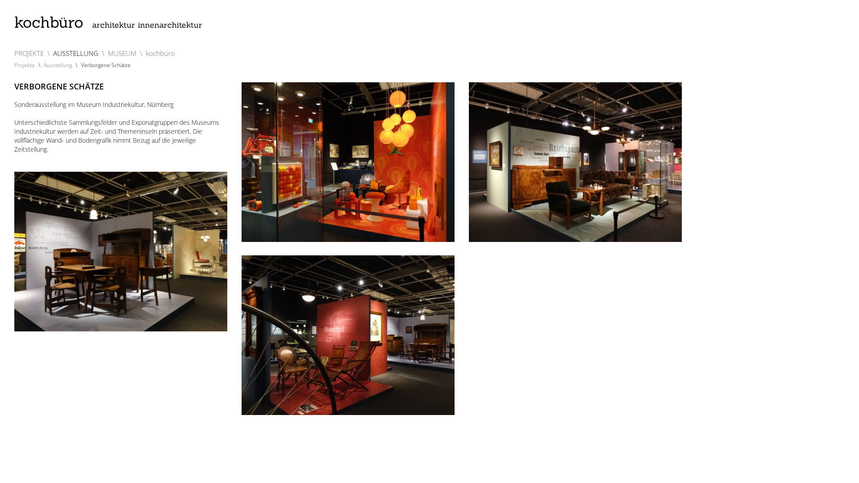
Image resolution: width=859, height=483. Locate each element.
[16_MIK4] (348, 335)
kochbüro (108, 22)
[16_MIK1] (575, 162)
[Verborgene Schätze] (348, 162)
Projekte (24, 65)
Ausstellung (58, 65)
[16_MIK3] (120, 251)
